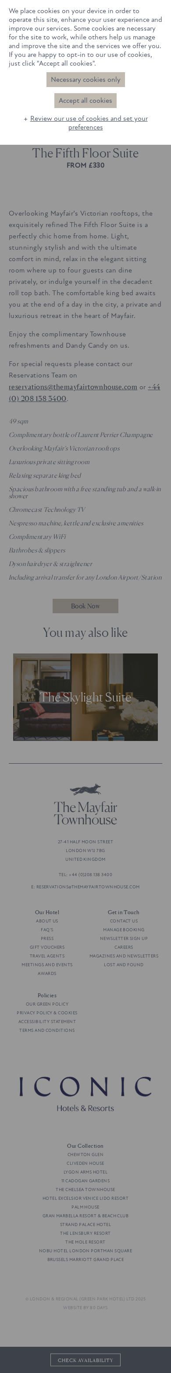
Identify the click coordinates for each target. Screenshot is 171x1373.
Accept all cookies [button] (85, 100)
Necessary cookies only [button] (86, 79)
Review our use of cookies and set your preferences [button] (89, 123)
